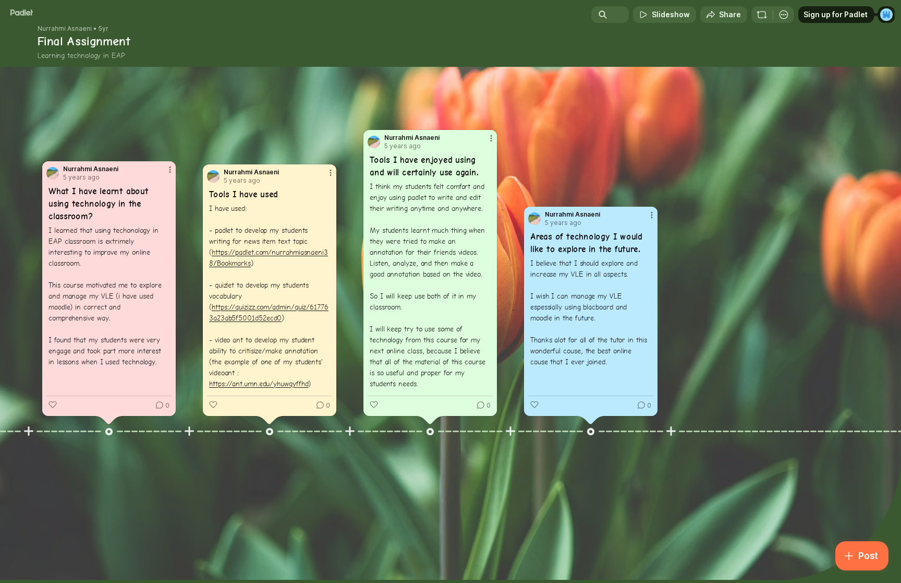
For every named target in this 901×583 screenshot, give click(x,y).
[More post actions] (170, 169)
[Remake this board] (761, 14)
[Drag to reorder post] (109, 431)
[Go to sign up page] (886, 14)
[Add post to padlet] (28, 431)
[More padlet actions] (783, 14)
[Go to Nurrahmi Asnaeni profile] (52, 173)
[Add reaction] (52, 404)
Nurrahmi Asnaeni (65, 28)
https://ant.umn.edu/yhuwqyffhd (258, 383)
